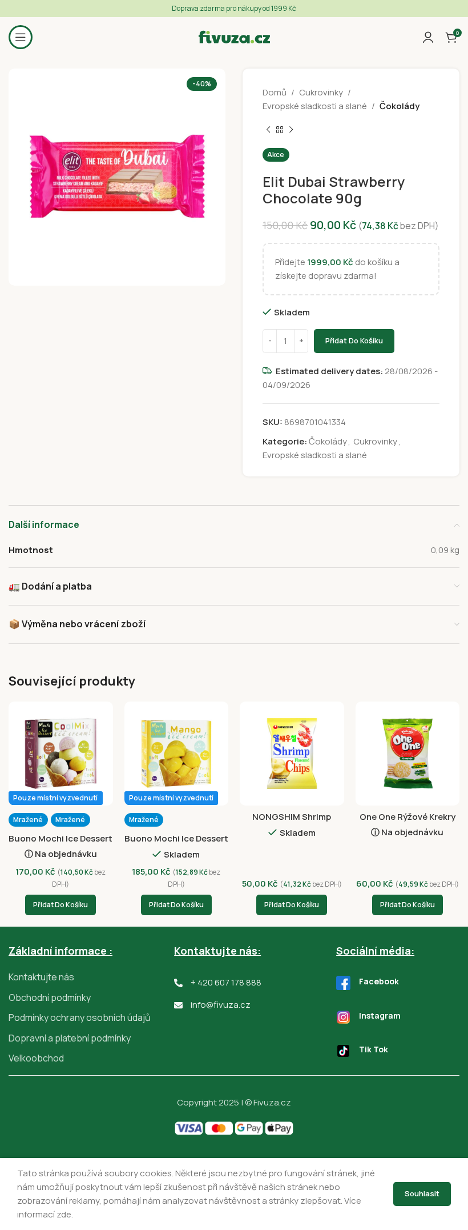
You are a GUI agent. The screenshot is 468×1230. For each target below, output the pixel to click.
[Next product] (291, 130)
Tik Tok (373, 1049)
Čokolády (399, 106)
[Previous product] (268, 130)
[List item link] (91, 977)
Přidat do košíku (354, 340)
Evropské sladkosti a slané (315, 106)
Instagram (380, 1015)
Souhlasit (422, 1193)
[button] (60, 905)
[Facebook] (343, 983)
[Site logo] (234, 36)
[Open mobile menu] (20, 37)
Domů (275, 92)
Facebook (379, 981)
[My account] (428, 37)
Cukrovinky (321, 92)
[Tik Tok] (343, 1051)
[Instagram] (343, 1017)
